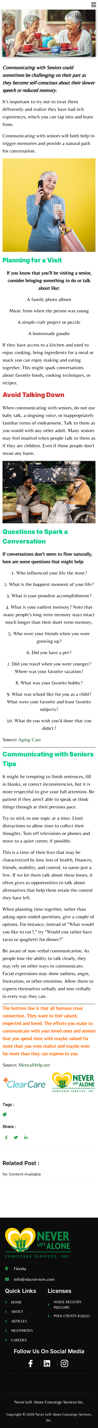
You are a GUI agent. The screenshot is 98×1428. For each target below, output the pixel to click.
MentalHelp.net (34, 1065)
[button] (93, 5)
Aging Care (29, 739)
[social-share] (6, 1137)
